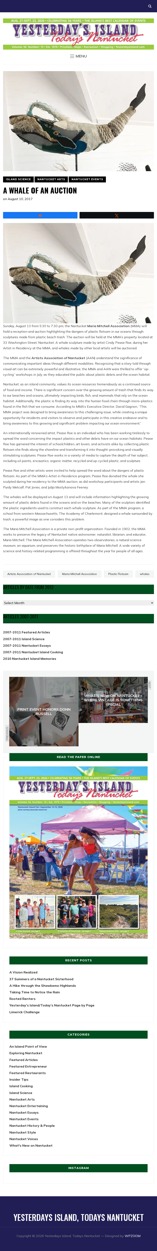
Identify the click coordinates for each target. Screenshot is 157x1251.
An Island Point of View (28, 1046)
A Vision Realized (23, 972)
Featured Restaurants (27, 1073)
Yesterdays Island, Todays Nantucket (78, 1217)
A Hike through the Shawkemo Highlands (42, 985)
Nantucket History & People (32, 1126)
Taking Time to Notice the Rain (34, 992)
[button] (78, 56)
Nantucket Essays (24, 1112)
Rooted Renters (22, 999)
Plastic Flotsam (118, 574)
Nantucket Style (22, 1132)
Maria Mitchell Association (79, 574)
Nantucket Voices (23, 1139)
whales (144, 574)
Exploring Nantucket (25, 1053)
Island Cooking (21, 1086)
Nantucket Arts (51, 179)
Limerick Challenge (24, 1012)
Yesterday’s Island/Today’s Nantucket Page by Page (51, 1005)
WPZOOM (132, 1236)
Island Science (18, 179)
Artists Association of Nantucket (29, 574)
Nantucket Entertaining (28, 1106)
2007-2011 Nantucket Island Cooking (33, 652)
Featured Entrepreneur (28, 1066)
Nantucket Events (87, 179)
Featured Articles (23, 1060)
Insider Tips (18, 1079)
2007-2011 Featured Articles (26, 632)
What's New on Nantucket (31, 1145)
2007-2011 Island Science (24, 639)
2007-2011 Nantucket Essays (27, 645)
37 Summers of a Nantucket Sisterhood (41, 979)
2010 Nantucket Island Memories (29, 659)
